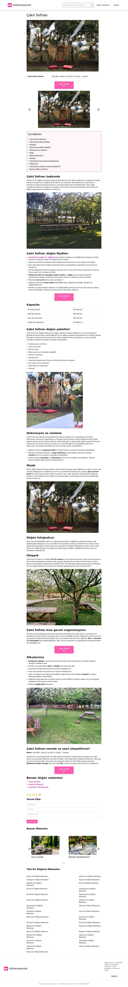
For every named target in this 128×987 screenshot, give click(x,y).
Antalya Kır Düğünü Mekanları (38, 880)
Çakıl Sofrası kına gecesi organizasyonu (44, 161)
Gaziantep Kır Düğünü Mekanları (35, 907)
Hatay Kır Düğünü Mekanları (89, 906)
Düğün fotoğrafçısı (36, 155)
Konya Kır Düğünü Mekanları (89, 922)
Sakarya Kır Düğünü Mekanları (86, 936)
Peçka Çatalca (34, 782)
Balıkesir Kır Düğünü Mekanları (34, 884)
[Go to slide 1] (57, 126)
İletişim (116, 5)
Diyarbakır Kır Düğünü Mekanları (87, 895)
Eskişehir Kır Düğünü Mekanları (86, 901)
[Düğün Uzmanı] (19, 5)
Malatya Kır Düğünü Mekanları (34, 927)
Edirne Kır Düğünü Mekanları (37, 900)
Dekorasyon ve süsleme (38, 150)
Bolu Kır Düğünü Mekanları (89, 883)
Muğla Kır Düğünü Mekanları (89, 931)
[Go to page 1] (63, 863)
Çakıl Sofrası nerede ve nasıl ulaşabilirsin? (45, 166)
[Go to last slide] (29, 109)
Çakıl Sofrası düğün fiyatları (40, 142)
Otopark (33, 158)
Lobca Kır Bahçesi (35, 784)
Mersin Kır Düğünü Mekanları (37, 931)
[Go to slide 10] (69, 126)
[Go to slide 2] (58, 126)
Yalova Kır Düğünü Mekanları (37, 952)
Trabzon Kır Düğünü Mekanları (34, 947)
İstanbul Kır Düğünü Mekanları (34, 912)
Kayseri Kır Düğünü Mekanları (38, 917)
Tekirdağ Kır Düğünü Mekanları (86, 942)
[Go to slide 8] (66, 126)
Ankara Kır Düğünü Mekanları (90, 876)
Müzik (32, 153)
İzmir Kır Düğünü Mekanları (89, 911)
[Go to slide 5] (62, 126)
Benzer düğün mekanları (39, 169)
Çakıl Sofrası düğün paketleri (40, 147)
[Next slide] (98, 109)
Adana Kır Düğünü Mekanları (37, 876)
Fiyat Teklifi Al (64, 85)
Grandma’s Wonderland (38, 787)
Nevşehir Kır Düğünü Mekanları (34, 936)
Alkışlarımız (34, 164)
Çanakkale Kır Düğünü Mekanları (87, 890)
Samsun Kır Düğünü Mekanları (34, 942)
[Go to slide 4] (61, 126)
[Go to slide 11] (70, 126)
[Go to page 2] (64, 863)
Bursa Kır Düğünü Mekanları (37, 889)
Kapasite (33, 144)
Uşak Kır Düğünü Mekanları (89, 946)
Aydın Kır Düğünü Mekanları (89, 880)
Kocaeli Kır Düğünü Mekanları (38, 922)
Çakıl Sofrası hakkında (38, 139)
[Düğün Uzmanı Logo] (15, 969)
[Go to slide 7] (65, 126)
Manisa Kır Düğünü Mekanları (90, 926)
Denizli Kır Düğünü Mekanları (37, 894)
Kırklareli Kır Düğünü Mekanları (86, 918)
